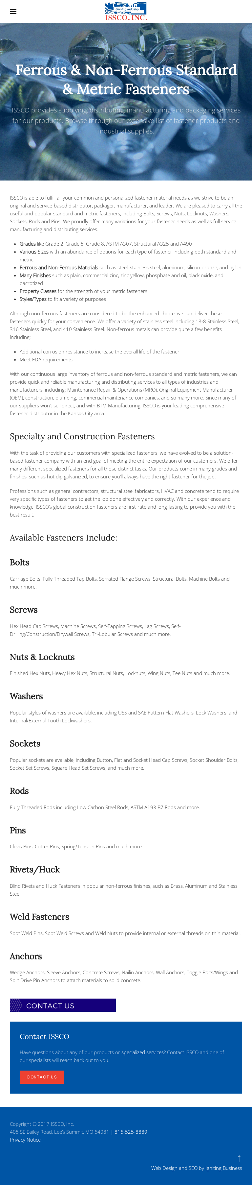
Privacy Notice (25, 1139)
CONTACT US (42, 1077)
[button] (13, 11)
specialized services (142, 1052)
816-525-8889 (131, 1131)
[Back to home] (126, 11)
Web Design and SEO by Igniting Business (196, 1168)
